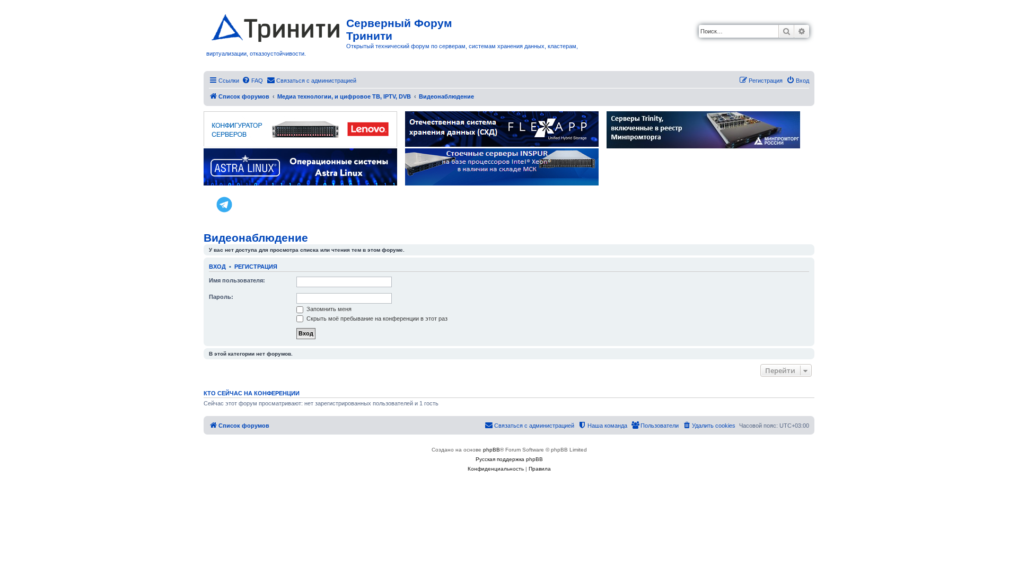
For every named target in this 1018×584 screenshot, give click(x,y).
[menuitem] (252, 80)
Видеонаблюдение (256, 238)
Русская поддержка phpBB (509, 459)
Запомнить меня (328, 309)
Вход (217, 266)
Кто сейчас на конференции (252, 393)
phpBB (491, 450)
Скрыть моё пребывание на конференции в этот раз (376, 318)
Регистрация (255, 266)
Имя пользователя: (237, 280)
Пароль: (221, 297)
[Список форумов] (276, 26)
